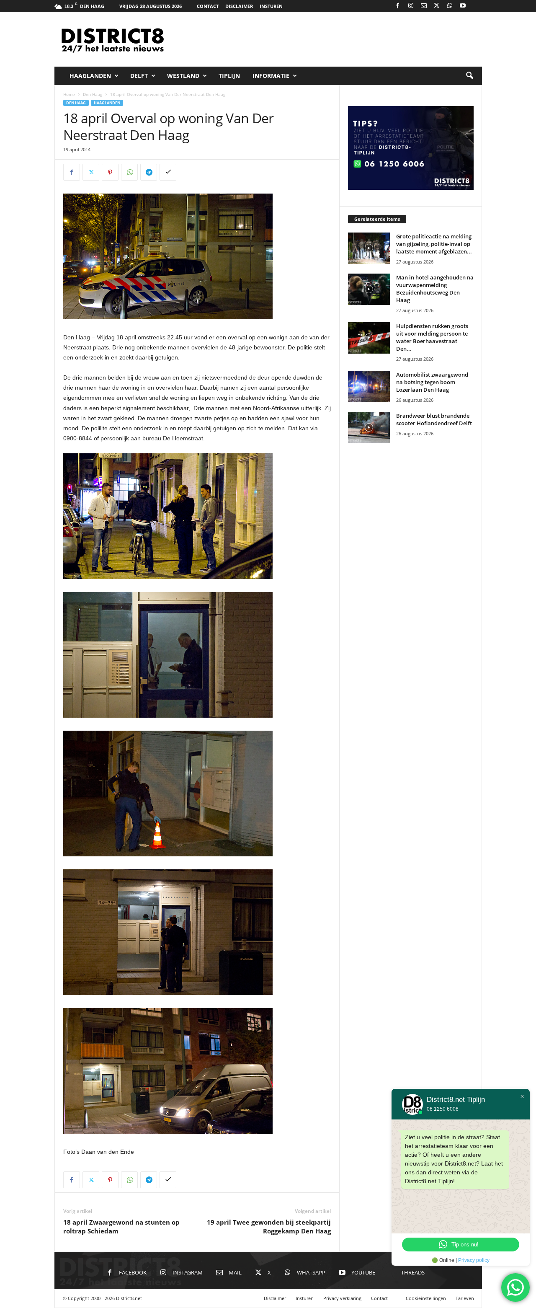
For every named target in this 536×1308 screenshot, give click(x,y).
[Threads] (476, 6)
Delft (139, 76)
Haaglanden (90, 76)
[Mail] (424, 6)
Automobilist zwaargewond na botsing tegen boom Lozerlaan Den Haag (432, 382)
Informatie (271, 76)
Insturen (271, 6)
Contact (208, 6)
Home (69, 94)
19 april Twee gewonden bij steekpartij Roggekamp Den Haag (269, 1226)
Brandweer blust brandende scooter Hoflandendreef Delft (434, 419)
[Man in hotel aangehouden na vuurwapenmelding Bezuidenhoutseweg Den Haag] (369, 289)
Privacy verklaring (342, 1298)
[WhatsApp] (450, 6)
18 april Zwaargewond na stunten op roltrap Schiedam (121, 1226)
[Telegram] (148, 172)
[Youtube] (463, 6)
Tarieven (465, 1298)
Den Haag (92, 94)
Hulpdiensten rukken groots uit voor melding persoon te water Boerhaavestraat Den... (432, 337)
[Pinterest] (110, 172)
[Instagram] (411, 6)
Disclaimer (239, 6)
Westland (183, 76)
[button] (469, 76)
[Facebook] (398, 6)
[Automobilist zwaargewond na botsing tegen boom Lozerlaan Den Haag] (369, 386)
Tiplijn (229, 76)
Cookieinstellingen (426, 1298)
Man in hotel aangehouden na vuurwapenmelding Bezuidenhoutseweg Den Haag (435, 289)
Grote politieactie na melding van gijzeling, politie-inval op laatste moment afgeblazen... (434, 244)
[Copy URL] (168, 172)
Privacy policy (474, 1260)
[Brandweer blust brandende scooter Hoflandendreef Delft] (369, 427)
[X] (437, 6)
